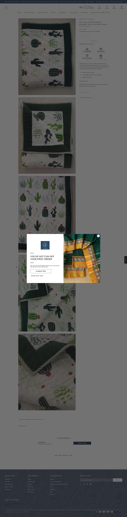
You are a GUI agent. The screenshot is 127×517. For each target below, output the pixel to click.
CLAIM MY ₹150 (41, 271)
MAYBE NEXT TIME (37, 276)
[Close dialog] (98, 236)
